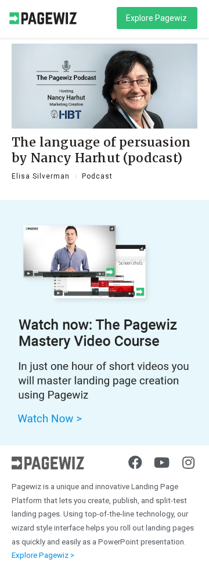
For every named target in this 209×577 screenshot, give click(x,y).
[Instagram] (189, 462)
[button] (157, 18)
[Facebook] (135, 462)
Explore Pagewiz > (43, 555)
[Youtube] (162, 462)
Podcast (97, 176)
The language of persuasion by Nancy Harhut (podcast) (101, 150)
